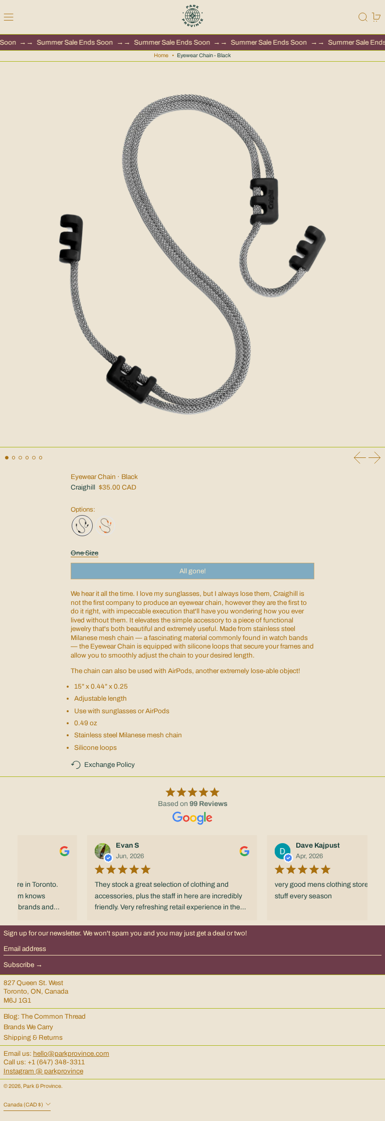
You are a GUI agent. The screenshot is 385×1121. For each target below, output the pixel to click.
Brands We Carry (28, 1027)
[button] (363, 17)
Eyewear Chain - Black (204, 55)
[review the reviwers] (61, 851)
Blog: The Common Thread (45, 1016)
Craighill (83, 487)
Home (161, 55)
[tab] (7, 457)
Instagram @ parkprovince (43, 1071)
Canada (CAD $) (24, 1105)
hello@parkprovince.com (71, 1053)
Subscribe (19, 965)
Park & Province (42, 1086)
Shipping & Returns (33, 1037)
